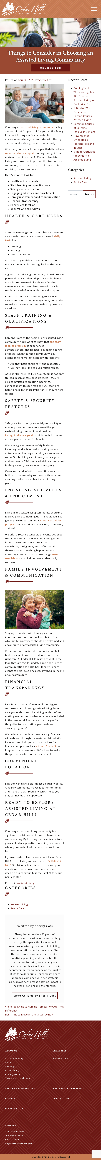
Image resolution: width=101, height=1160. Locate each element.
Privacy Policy (12, 1074)
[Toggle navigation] (94, 9)
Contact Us (60, 1098)
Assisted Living (25, 883)
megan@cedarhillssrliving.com (19, 1143)
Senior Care (17, 908)
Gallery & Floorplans (68, 1088)
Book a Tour (14, 1108)
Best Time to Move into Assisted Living (28, 1014)
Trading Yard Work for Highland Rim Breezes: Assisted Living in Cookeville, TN (84, 96)
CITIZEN (45, 1157)
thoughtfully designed (19, 435)
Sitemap (10, 1066)
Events (10, 1098)
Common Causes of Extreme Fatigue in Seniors (84, 128)
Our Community (14, 1058)
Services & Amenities (20, 1088)
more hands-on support (19, 153)
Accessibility (12, 1070)
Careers (9, 1062)
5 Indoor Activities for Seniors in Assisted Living (84, 155)
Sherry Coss (45, 80)
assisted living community (37, 127)
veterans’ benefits (46, 746)
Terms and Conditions (17, 1078)
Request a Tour (50, 67)
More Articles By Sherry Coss (34, 995)
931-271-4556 (13, 1139)
